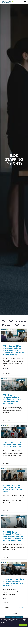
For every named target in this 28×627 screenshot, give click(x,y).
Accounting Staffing (14, 618)
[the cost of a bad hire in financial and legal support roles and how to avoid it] (14, 568)
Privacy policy (4, 624)
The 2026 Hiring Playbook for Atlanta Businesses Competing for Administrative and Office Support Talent (13, 536)
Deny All (13, 624)
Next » (22, 607)
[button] (22, 2)
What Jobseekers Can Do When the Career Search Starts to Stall (12, 444)
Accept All (23, 624)
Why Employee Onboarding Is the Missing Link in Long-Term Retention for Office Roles (12, 399)
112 (19, 607)
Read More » (6, 368)
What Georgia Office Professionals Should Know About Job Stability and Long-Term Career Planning (13, 350)
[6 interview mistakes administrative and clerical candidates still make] (14, 474)
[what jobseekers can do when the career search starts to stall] (14, 431)
